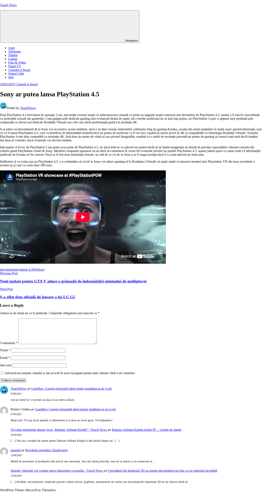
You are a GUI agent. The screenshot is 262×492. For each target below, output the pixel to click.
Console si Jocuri (19, 70)
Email (5, 357)
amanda (16, 450)
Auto (11, 48)
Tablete (13, 55)
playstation (7, 269)
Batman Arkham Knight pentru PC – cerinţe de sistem (146, 429)
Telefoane (14, 51)
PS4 (35, 269)
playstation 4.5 (23, 269)
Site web (5, 365)
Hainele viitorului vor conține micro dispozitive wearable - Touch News (57, 470)
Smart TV (14, 66)
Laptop (12, 59)
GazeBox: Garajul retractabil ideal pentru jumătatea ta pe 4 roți (71, 388)
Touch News (8, 5)
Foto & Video (17, 62)
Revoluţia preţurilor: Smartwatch (46, 450)
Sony (41, 269)
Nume (5, 350)
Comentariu (9, 343)
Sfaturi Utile (16, 73)
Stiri (11, 77)
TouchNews (28, 108)
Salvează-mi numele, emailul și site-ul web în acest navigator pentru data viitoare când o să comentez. (70, 373)
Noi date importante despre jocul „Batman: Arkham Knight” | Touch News (59, 429)
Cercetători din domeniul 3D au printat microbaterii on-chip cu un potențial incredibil (162, 470)
